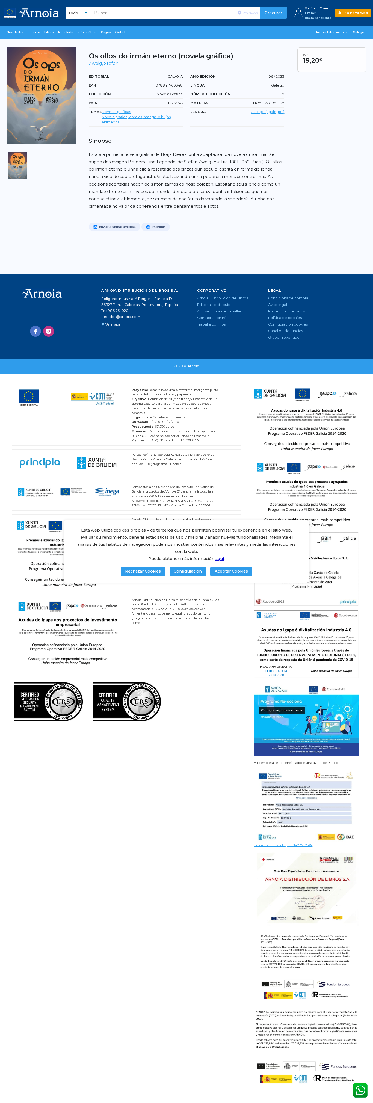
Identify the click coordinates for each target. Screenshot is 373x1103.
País (93, 103)
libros (49, 32)
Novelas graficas (116, 112)
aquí (219, 558)
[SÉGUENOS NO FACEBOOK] (35, 331)
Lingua (197, 85)
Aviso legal (277, 305)
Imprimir (158, 227)
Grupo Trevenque (284, 337)
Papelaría (65, 32)
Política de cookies (285, 318)
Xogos (106, 32)
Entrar (310, 13)
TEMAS (95, 112)
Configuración (188, 571)
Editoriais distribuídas (215, 305)
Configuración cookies (288, 324)
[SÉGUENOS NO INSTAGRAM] (48, 331)
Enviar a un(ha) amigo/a (117, 227)
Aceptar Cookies (231, 571)
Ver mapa (112, 324)
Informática (87, 32)
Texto (35, 32)
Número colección (210, 94)
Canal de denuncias (285, 331)
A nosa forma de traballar (219, 311)
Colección (100, 94)
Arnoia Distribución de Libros (222, 298)
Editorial (99, 76)
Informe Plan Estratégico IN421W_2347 (283, 845)
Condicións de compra (288, 298)
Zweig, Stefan (104, 63)
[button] (16, 32)
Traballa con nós (211, 324)
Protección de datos (286, 311)
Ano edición (203, 76)
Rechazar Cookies (143, 571)
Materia (199, 103)
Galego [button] (358, 32)
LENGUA (198, 112)
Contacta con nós (212, 318)
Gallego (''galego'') (267, 112)
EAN (92, 85)
